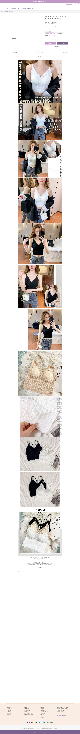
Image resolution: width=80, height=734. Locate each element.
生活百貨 (23, 8)
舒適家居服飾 (11, 11)
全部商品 (2, 11)
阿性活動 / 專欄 (30, 8)
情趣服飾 (13, 8)
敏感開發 (29, 6)
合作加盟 (25, 711)
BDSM (18, 8)
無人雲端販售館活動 (44, 711)
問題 (43, 714)
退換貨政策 (42, 717)
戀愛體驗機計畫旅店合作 (28, 714)
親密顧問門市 (26, 708)
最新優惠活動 (6, 6)
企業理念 (9, 710)
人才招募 (25, 716)
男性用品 (23, 6)
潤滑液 (34, 6)
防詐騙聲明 (9, 716)
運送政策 (42, 716)
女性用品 (18, 6)
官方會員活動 (42, 710)
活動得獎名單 (42, 708)
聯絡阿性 (42, 718)
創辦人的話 (9, 708)
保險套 (8, 8)
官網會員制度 (42, 713)
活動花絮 (9, 714)
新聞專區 (9, 713)
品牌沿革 (9, 711)
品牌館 (12, 6)
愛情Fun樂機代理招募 (28, 713)
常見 (41, 714)
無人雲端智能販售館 (27, 710)
